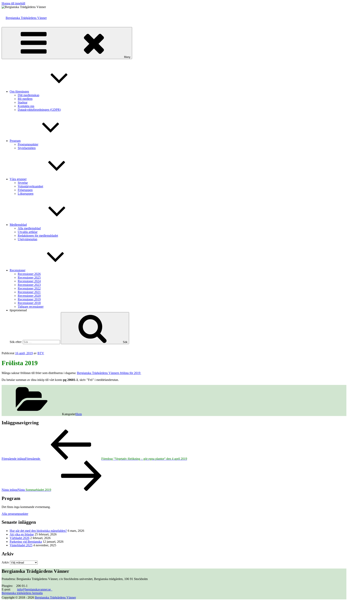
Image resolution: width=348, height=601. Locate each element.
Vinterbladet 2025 (21, 545)
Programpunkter (28, 144)
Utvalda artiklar (27, 232)
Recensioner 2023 (29, 284)
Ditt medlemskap (28, 95)
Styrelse (23, 182)
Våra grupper (18, 179)
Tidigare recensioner (31, 306)
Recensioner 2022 (29, 288)
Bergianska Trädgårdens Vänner (26, 18)
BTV (40, 353)
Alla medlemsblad (29, 228)
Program (15, 140)
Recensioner (17, 270)
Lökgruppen (25, 193)
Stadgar (22, 102)
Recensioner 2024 (29, 281)
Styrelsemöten (27, 148)
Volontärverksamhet (30, 186)
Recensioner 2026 (29, 274)
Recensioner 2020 (29, 295)
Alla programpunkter (15, 513)
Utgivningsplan (27, 239)
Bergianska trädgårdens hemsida (22, 593)
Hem (79, 414)
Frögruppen (25, 190)
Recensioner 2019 (29, 299)
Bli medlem (25, 98)
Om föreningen (19, 91)
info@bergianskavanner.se (34, 589)
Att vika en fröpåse (22, 534)
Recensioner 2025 (29, 277)
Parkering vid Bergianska (26, 541)
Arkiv (5, 562)
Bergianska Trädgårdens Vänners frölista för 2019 (109, 373)
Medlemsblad (18, 224)
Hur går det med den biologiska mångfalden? (38, 530)
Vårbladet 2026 (19, 538)
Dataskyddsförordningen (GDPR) (39, 109)
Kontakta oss (26, 106)
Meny (127, 57)
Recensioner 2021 (29, 292)
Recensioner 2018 (29, 303)
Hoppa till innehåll (13, 3)
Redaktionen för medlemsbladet (38, 235)
